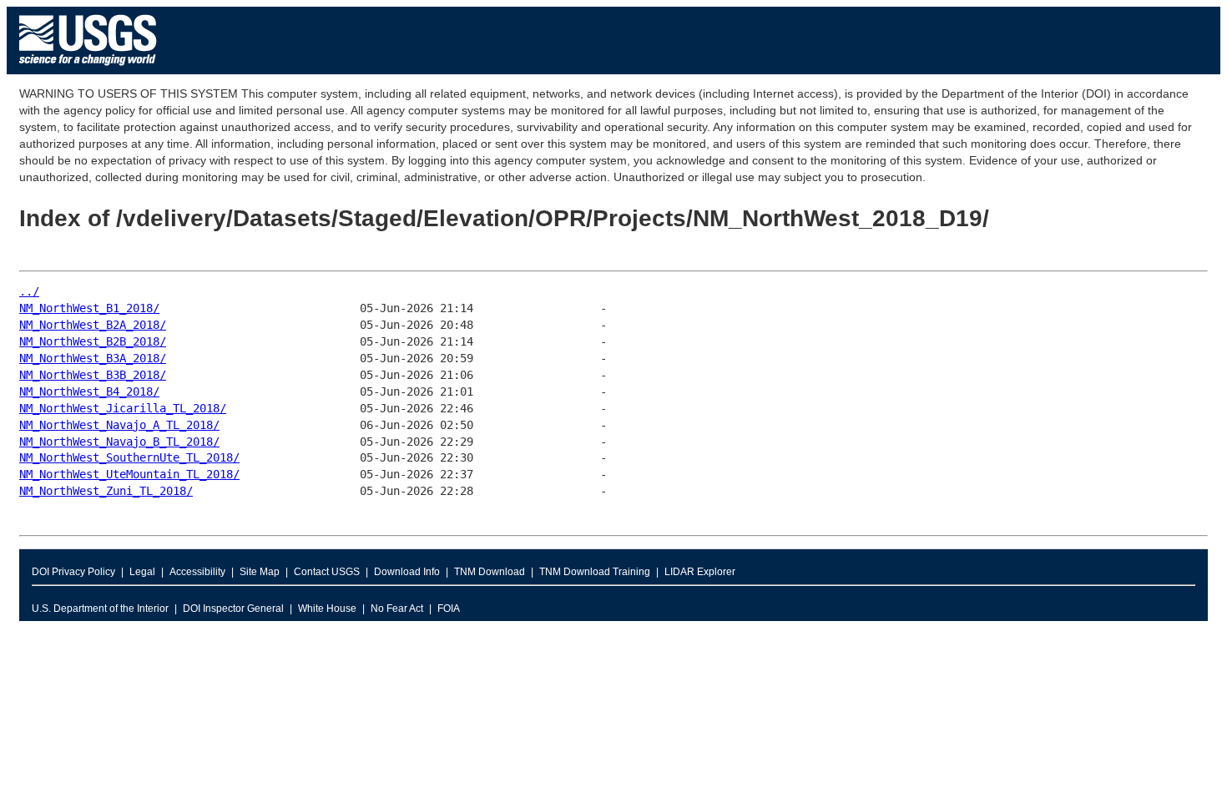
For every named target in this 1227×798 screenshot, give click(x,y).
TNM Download (489, 572)
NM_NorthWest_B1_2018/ (89, 308)
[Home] (88, 70)
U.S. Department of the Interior (100, 608)
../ (29, 291)
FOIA (448, 608)
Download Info (407, 572)
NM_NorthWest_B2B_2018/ (92, 341)
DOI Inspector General (233, 608)
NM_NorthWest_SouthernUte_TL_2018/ (129, 457)
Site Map (260, 572)
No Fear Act (397, 608)
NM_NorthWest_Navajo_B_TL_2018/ (119, 441)
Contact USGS (327, 572)
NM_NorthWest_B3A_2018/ (92, 358)
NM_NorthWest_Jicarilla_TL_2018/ (122, 408)
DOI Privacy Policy (73, 572)
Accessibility (197, 572)
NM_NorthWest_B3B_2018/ (92, 374)
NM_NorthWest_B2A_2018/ (92, 324)
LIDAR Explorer (699, 572)
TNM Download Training (594, 572)
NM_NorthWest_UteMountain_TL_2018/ (129, 474)
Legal (142, 572)
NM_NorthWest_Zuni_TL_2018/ (106, 490)
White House (327, 608)
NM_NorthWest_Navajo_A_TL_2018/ (119, 425)
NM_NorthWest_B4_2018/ (89, 391)
